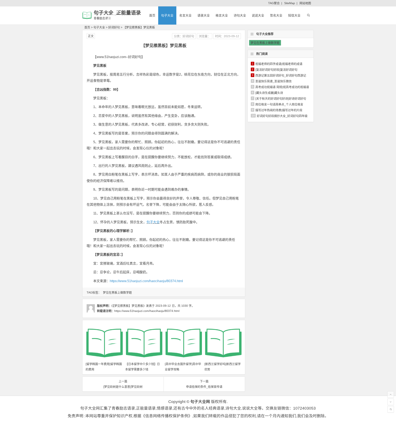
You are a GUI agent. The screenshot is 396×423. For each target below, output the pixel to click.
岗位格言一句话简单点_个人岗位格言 (279, 104)
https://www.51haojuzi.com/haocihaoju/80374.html (146, 281)
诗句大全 (240, 15)
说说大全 (258, 15)
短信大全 (294, 15)
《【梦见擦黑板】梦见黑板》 (128, 305)
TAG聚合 (274, 3)
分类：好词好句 (184, 36)
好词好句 (114, 27)
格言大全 (222, 15)
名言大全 (185, 15)
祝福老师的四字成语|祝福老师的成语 (278, 63)
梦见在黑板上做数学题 (117, 292)
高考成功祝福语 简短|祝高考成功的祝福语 (282, 87)
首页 (152, 15)
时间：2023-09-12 (227, 36)
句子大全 (167, 15)
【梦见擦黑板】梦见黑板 (139, 27)
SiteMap (289, 3)
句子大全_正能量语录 (117, 12)
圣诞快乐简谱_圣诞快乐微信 (273, 81)
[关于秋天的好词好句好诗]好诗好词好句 (280, 98)
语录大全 (203, 15)
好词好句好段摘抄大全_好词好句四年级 (282, 116)
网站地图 (305, 3)
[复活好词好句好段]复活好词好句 (276, 69)
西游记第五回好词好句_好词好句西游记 (280, 75)
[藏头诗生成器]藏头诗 (269, 92)
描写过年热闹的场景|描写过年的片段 (278, 110)
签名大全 (276, 15)
